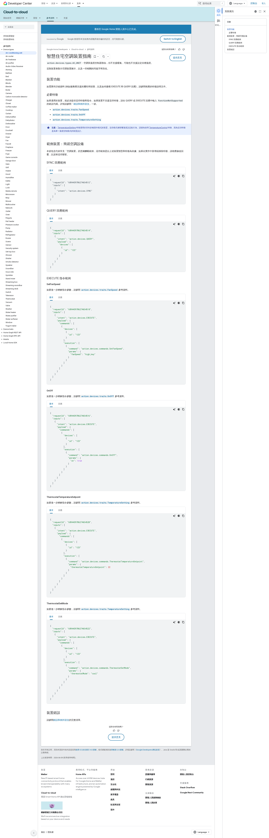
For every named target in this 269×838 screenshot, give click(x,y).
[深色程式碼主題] (179, 176)
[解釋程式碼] (174, 176)
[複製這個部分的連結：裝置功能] (63, 79)
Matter (44, 774)
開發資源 (149, 784)
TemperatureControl (158, 127)
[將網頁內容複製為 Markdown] (103, 56)
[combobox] (211, 3)
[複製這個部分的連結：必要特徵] (60, 95)
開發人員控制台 (187, 774)
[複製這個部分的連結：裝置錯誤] (63, 713)
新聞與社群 (66, 3)
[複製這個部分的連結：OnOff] (56, 390)
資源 (53, 3)
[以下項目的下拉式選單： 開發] (40, 18)
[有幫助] (179, 49)
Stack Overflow (187, 787)
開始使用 (7, 18)
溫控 (112, 779)
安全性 (113, 784)
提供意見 (177, 57)
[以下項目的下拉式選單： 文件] (84, 3)
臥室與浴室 (115, 804)
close (264, 11)
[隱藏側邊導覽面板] (34, 833)
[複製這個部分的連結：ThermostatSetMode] (71, 603)
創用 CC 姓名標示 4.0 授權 (86, 750)
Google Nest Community (192, 792)
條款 (43, 832)
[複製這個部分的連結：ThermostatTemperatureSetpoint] (84, 497)
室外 (112, 809)
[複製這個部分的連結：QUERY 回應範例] (70, 211)
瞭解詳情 (20, 18)
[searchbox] (18, 27)
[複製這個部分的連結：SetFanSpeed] (63, 284)
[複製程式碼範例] (183, 176)
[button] (18, 49)
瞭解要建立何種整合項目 (52, 812)
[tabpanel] (116, 189)
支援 (66, 18)
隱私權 (51, 832)
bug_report (255, 11)
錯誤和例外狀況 (81, 104)
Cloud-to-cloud (15, 12)
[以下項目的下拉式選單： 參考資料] (57, 18)
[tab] (51, 170)
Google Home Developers (57, 49)
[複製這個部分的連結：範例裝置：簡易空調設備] (86, 144)
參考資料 (50, 18)
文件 (79, 3)
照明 (112, 774)
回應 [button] (60, 170)
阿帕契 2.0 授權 (117, 750)
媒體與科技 (115, 789)
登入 (264, 3)
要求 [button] (51, 170)
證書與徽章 (150, 774)
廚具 (112, 799)
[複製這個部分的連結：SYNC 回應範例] (68, 163)
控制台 (254, 3)
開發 (43, 3)
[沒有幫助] (183, 49)
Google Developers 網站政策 (148, 750)
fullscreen (260, 11)
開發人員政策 (151, 802)
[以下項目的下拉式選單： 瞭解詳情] (27, 18)
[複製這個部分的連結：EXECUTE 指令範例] (73, 278)
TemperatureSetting (67, 127)
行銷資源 (149, 779)
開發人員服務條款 (153, 797)
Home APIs (81, 774)
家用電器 (114, 794)
